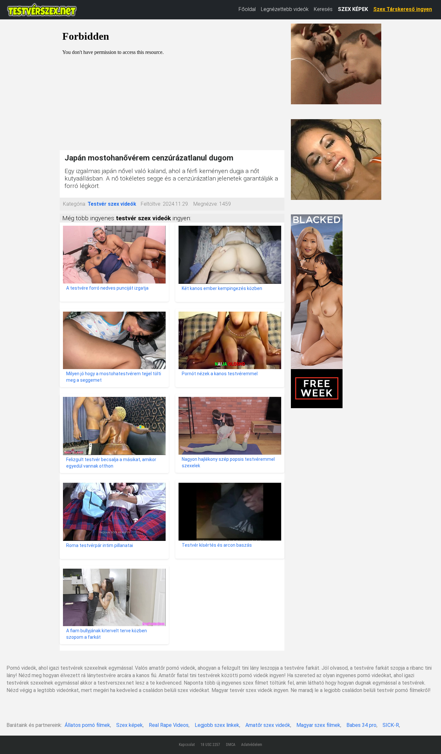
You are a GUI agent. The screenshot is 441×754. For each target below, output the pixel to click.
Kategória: (74, 204)
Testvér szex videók (111, 204)
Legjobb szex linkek (217, 725)
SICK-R (391, 725)
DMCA (230, 744)
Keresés (323, 9)
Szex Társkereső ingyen (402, 9)
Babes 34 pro (361, 725)
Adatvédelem (251, 744)
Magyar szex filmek (318, 725)
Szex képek (129, 725)
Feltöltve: (151, 204)
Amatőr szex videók (267, 725)
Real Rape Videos (169, 725)
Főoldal (247, 9)
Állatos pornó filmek (87, 725)
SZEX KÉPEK (353, 9)
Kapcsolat (187, 744)
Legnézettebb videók (285, 9)
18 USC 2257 (210, 744)
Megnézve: (205, 204)
